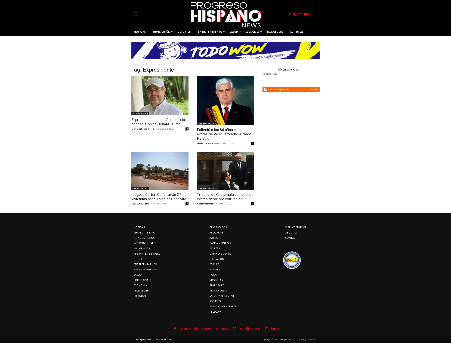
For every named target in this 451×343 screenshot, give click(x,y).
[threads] (309, 14)
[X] (301, 14)
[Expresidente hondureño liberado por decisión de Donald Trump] (160, 95)
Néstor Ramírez (205, 203)
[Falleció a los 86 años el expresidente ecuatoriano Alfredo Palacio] (225, 100)
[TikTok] (297, 14)
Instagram (206, 328)
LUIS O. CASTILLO (140, 203)
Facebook (185, 328)
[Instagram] (293, 14)
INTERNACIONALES (206, 124)
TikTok (225, 328)
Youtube (256, 328)
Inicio (134, 64)
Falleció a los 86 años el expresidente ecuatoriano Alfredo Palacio (224, 134)
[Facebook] (289, 14)
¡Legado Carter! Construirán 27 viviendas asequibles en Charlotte (158, 197)
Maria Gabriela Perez (142, 128)
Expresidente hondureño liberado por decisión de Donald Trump (158, 122)
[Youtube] (305, 14)
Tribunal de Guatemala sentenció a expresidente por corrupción (225, 197)
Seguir (313, 89)
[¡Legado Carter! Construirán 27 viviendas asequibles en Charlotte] (160, 171)
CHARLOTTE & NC (140, 188)
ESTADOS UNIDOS (140, 114)
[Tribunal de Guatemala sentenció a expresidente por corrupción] (225, 171)
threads (275, 328)
